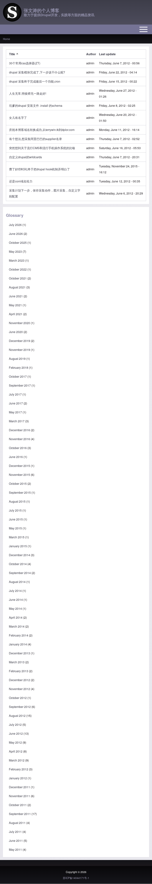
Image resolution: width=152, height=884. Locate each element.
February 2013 (18, 671)
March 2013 (16, 662)
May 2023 (15, 251)
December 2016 (19, 430)
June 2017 (16, 403)
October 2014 (18, 564)
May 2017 (15, 412)
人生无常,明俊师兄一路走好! (27, 93)
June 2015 (16, 519)
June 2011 (16, 840)
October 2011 (18, 805)
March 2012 (16, 760)
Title (14, 54)
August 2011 (17, 823)
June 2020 (16, 332)
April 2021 (15, 314)
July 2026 (15, 225)
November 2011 (19, 796)
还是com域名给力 (20, 181)
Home (6, 39)
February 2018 (18, 367)
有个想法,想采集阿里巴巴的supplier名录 (35, 139)
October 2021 (18, 278)
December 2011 (19, 787)
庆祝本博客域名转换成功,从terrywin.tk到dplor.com (42, 130)
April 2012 (15, 751)
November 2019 (19, 350)
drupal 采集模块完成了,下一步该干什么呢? (37, 72)
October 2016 (18, 448)
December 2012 (19, 680)
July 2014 (15, 591)
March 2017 (16, 421)
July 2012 (15, 724)
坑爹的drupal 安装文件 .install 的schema (35, 105)
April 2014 (15, 617)
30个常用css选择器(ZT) (24, 63)
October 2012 (18, 698)
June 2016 (16, 457)
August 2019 (17, 358)
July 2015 (15, 510)
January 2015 (18, 546)
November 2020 (19, 323)
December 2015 (19, 466)
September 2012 (20, 707)
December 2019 (19, 341)
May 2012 (15, 742)
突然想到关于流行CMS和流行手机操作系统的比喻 (42, 148)
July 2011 (15, 832)
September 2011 (20, 814)
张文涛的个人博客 (41, 10)
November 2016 (19, 439)
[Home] (12, 12)
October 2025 (18, 242)
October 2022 (18, 269)
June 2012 (16, 733)
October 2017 (18, 376)
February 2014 (18, 635)
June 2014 (16, 599)
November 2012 (19, 689)
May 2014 (15, 608)
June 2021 (16, 296)
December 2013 (19, 653)
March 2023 (16, 260)
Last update (107, 54)
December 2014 (19, 555)
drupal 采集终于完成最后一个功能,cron (34, 81)
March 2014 (16, 626)
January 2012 (18, 778)
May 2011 (15, 849)
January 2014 (18, 644)
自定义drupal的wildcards (25, 157)
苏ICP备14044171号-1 (76, 878)
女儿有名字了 (18, 117)
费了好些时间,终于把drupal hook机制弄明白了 (39, 169)
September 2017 (20, 385)
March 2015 (16, 537)
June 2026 (16, 234)
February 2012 (18, 769)
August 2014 (17, 582)
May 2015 (15, 528)
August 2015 (17, 501)
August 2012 (17, 715)
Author (91, 54)
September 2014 (20, 573)
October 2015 (18, 483)
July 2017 (15, 394)
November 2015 (19, 474)
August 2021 (17, 287)
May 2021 (15, 305)
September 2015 (20, 492)
